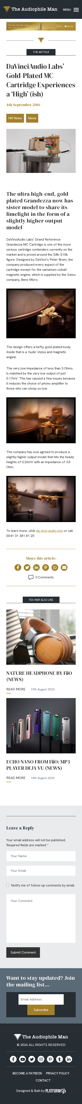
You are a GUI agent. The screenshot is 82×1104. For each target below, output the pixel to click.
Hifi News (15, 118)
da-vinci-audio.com (49, 531)
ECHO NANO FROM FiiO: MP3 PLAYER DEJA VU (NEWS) (38, 765)
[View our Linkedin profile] (68, 1059)
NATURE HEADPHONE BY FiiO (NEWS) (39, 676)
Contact (43, 1080)
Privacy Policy (57, 1073)
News (32, 118)
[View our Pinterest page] (50, 1059)
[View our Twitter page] (31, 1059)
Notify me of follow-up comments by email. (43, 885)
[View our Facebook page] (13, 1059)
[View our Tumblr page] (59, 1059)
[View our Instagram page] (41, 1059)
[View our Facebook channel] (22, 1059)
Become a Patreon (27, 1073)
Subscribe (41, 1010)
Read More (15, 689)
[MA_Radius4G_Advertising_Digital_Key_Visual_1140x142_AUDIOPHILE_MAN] (41, 27)
